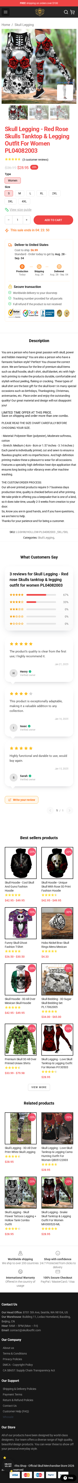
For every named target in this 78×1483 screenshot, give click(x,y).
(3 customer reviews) (35, 159)
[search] (66, 12)
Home (6, 25)
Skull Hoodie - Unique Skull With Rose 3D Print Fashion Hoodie (56, 886)
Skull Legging (24, 25)
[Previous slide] (8, 66)
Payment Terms (12, 1394)
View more (39, 1087)
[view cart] (72, 12)
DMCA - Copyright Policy (18, 1364)
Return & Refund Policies (18, 1400)
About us (8, 1347)
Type (8, 174)
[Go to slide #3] (59, 112)
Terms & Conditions (15, 1353)
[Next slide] (70, 66)
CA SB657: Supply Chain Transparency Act (29, 1370)
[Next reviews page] (69, 810)
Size (7, 187)
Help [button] (70, 1478)
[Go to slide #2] (39, 112)
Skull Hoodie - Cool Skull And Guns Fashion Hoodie (19, 886)
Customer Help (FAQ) (16, 1411)
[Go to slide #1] (18, 112)
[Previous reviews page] (50, 810)
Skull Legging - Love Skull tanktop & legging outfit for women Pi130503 (56, 1063)
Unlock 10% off (8, 1465)
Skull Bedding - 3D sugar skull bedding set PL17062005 (56, 1003)
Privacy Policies (12, 1359)
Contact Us (10, 1405)
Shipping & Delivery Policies (19, 1388)
